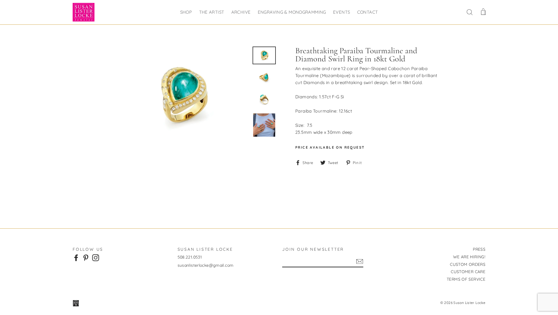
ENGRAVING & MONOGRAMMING (292, 12)
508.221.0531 (190, 257)
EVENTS (341, 12)
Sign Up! (359, 261)
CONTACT (367, 12)
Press (479, 249)
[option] (182, 96)
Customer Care (468, 271)
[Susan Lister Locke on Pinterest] (85, 257)
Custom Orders (467, 264)
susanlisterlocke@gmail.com (206, 265)
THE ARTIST (211, 12)
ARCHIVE (241, 12)
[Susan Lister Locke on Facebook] (76, 257)
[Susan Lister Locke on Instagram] (95, 257)
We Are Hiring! (469, 256)
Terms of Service (466, 279)
